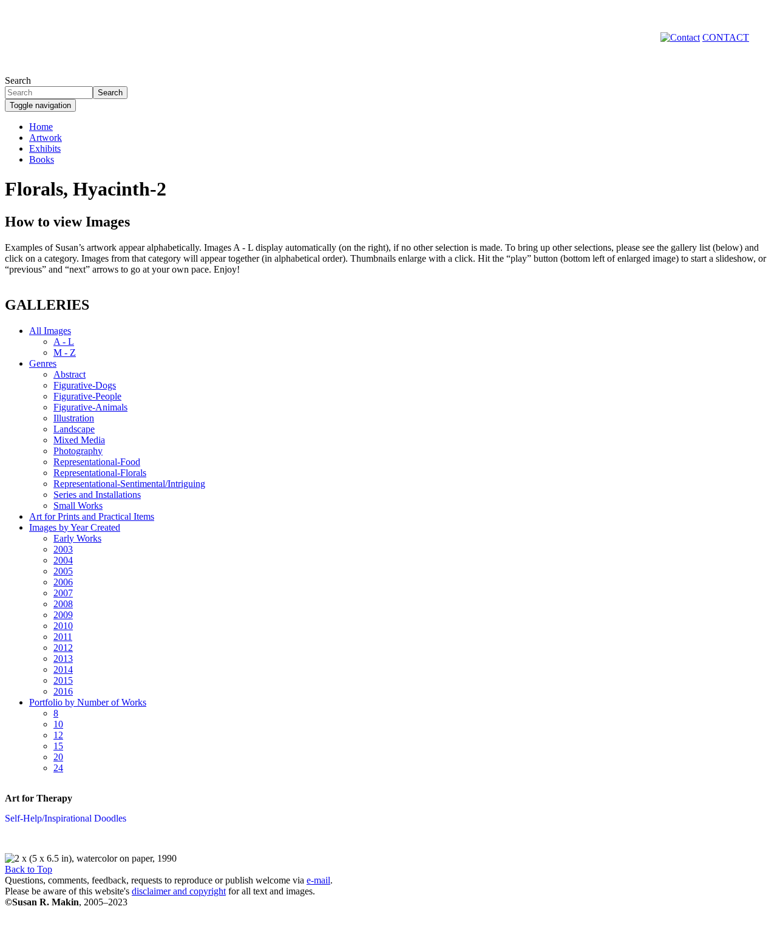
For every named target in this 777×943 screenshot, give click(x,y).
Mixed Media (79, 440)
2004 (63, 560)
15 (58, 746)
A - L (63, 341)
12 (58, 735)
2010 (63, 626)
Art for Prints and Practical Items (91, 516)
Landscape (74, 429)
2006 (63, 582)
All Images (50, 330)
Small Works (78, 505)
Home (41, 126)
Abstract (69, 374)
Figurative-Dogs (84, 385)
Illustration (73, 418)
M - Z (64, 352)
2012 (63, 647)
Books (41, 159)
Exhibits (45, 148)
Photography (78, 451)
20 (58, 757)
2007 (63, 593)
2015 (63, 680)
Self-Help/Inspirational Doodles (65, 818)
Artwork (45, 137)
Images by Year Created (74, 527)
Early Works (77, 538)
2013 (63, 658)
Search (18, 80)
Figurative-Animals (90, 407)
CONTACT (725, 37)
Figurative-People (87, 396)
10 (58, 724)
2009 (63, 615)
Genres (42, 363)
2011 (62, 637)
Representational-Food (96, 462)
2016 (63, 691)
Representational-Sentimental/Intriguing (129, 483)
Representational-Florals (99, 473)
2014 (63, 669)
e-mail (318, 880)
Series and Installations (97, 494)
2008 (63, 604)
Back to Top (28, 869)
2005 (63, 571)
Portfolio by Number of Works (87, 702)
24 (58, 768)
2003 (63, 549)
